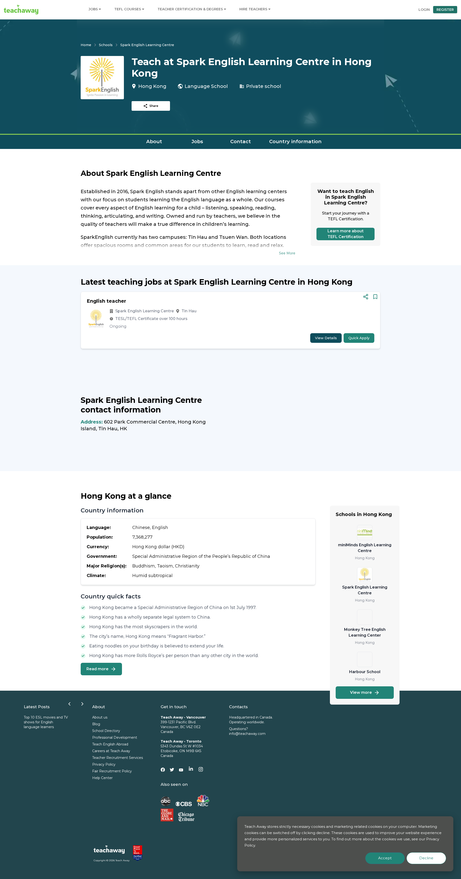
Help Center (102, 778)
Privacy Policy (103, 764)
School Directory (106, 731)
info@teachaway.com (247, 733)
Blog (96, 724)
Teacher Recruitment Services (117, 758)
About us (99, 717)
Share (153, 106)
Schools (106, 45)
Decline (426, 858)
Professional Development (114, 737)
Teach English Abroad (110, 744)
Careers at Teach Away (111, 751)
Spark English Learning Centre (147, 45)
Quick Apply (359, 338)
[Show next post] (82, 704)
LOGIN (424, 9)
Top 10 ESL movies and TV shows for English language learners (46, 722)
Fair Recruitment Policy (112, 771)
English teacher (106, 301)
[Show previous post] (69, 704)
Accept (385, 858)
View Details (326, 338)
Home (86, 45)
